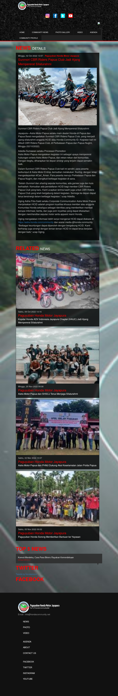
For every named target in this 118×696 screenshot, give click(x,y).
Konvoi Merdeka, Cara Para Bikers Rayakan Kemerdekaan (46, 558)
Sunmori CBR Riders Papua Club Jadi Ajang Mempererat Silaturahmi (49, 61)
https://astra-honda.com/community (36, 222)
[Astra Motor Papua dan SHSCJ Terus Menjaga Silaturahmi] (57, 355)
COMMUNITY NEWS (40, 32)
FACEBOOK (28, 661)
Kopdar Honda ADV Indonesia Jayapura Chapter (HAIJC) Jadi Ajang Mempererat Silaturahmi (53, 320)
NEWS (26, 621)
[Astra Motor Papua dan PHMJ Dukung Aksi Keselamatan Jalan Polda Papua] (57, 427)
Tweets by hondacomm (26, 574)
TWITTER (27, 667)
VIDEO (80, 32)
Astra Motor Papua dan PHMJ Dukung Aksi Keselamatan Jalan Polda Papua (57, 465)
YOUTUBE (28, 678)
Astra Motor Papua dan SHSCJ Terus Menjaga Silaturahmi (48, 393)
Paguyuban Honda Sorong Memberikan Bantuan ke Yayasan (49, 536)
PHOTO (26, 627)
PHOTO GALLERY (63, 32)
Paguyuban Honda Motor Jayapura (42, 315)
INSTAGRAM (29, 673)
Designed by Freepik (27, 683)
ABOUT (26, 647)
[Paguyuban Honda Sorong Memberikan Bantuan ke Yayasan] (57, 498)
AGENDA (93, 32)
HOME (22, 32)
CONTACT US (29, 653)
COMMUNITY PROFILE (28, 38)
